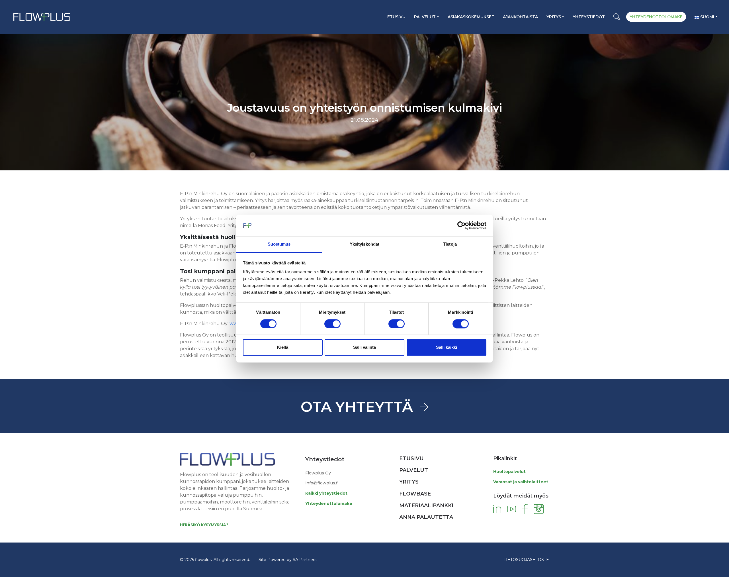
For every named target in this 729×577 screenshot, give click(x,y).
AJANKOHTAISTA (520, 16)
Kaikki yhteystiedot (326, 493)
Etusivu (396, 16)
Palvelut (425, 16)
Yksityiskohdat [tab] (364, 244)
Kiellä (282, 347)
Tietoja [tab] (450, 244)
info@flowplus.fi (322, 483)
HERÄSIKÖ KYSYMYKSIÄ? (204, 525)
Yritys (553, 16)
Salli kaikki (446, 347)
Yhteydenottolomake (328, 503)
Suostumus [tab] (279, 244)
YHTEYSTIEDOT (589, 16)
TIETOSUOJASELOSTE (526, 559)
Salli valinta (364, 347)
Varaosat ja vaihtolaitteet (520, 481)
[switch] (332, 323)
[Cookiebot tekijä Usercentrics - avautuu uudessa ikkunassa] (461, 225)
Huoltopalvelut (509, 471)
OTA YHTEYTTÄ (357, 406)
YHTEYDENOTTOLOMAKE (656, 16)
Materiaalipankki (426, 505)
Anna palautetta (426, 517)
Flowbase (415, 494)
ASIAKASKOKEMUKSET (471, 16)
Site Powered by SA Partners (287, 559)
